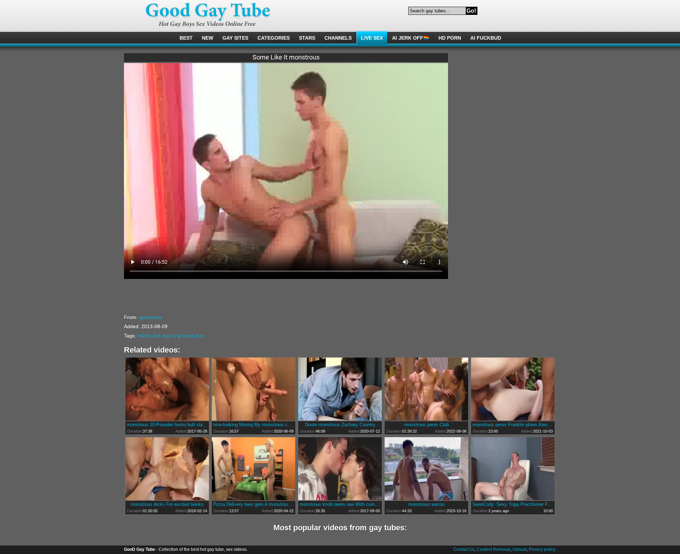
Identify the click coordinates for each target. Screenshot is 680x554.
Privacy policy (542, 549)
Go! (471, 11)
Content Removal (493, 549)
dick (157, 335)
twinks (144, 335)
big (166, 335)
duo (199, 335)
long (176, 335)
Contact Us (464, 549)
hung (187, 335)
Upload (519, 549)
